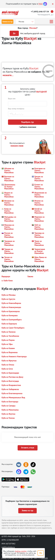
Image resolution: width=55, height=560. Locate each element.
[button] (9, 170)
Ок (40, 553)
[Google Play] (8, 479)
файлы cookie (20, 551)
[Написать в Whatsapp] (33, 471)
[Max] (45, 3)
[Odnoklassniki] (25, 464)
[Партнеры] (23, 487)
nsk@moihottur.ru (8, 547)
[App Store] (22, 479)
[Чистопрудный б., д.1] (52, 11)
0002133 (44, 558)
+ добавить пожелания (27, 127)
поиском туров (17, 145)
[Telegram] (25, 471)
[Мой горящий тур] (10, 13)
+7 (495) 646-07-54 (40, 11)
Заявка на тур (7, 22)
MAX (40, 3)
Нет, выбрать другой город (32, 33)
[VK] (18, 464)
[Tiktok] (33, 464)
